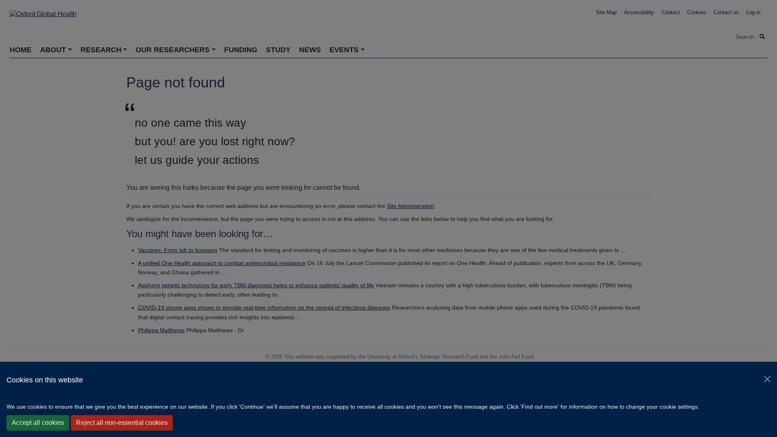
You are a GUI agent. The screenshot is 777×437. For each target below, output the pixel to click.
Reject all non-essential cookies (122, 422)
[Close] (767, 379)
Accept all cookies (38, 422)
